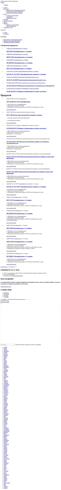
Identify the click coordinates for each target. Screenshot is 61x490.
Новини (6, 23)
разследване (10, 109)
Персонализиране (8, 20)
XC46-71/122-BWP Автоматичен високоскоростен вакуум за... (26, 80)
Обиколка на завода (12, 18)
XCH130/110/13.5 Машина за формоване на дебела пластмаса (26, 91)
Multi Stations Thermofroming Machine (16, 10)
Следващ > (4, 266)
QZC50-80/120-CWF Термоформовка (18, 101)
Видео (5, 22)
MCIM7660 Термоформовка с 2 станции (19, 63)
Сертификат (10, 16)
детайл (14, 109)
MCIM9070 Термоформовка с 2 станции (19, 256)
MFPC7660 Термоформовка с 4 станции (19, 57)
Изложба (6, 19)
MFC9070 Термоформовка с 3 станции (19, 51)
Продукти (6, 9)
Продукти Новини (11, 26)
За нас (5, 14)
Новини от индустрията (13, 24)
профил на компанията (12, 15)
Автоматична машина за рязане (15, 13)
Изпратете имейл (5, 302)
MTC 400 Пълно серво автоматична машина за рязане (24, 115)
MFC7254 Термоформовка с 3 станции (19, 68)
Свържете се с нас (8, 27)
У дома (5, 7)
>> (8, 266)
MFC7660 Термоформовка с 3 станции (19, 228)
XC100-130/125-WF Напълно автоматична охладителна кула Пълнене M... (31, 86)
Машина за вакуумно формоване (15, 11)
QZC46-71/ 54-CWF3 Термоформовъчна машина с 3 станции (26, 74)
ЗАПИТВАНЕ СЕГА (6, 286)
